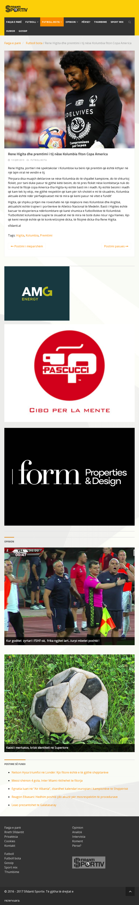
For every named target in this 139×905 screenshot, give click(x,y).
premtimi (46, 235)
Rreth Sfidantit (14, 832)
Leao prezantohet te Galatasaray (34, 805)
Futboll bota (51, 22)
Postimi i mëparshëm (28, 246)
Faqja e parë (12, 43)
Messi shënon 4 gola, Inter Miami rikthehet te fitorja (47, 781)
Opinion (71, 22)
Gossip (23, 31)
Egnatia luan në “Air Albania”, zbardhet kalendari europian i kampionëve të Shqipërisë (70, 789)
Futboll (30, 22)
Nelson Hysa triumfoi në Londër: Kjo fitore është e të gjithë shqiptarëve (60, 772)
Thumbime (100, 22)
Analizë (77, 832)
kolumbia (32, 235)
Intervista (78, 837)
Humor (10, 31)
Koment (77, 841)
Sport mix (117, 22)
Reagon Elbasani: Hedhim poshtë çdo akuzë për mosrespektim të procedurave (65, 797)
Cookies (9, 841)
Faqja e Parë (14, 22)
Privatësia (11, 837)
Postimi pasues (114, 246)
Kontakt (9, 846)
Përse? (86, 22)
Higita (20, 235)
